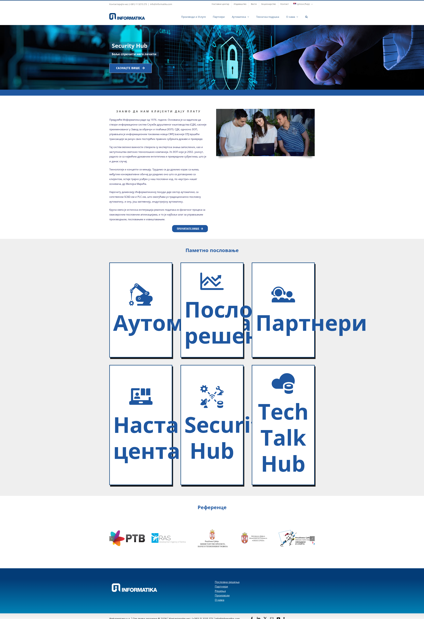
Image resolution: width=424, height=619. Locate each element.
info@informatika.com (161, 4)
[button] (306, 16)
